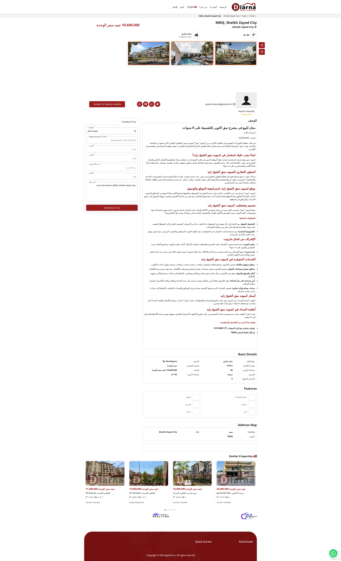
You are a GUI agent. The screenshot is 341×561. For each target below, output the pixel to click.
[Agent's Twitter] (157, 104)
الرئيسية (223, 6)
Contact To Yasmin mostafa (107, 104)
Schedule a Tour (112, 207)
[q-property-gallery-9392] (236, 53)
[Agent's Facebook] (145, 104)
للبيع (182, 6)
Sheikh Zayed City (231, 16)
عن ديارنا (203, 6)
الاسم (91, 145)
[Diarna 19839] (244, 7)
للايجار (175, 6)
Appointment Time (98, 136)
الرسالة (92, 182)
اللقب (91, 154)
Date (91, 127)
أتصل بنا (213, 6)
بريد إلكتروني (94, 163)
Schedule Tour (129, 121)
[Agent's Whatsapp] (151, 104)
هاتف (91, 173)
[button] (165, 509)
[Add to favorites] (262, 52)
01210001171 (220, 328)
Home (252, 16)
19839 (234, 332)
